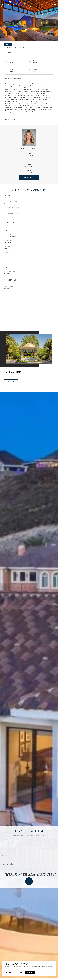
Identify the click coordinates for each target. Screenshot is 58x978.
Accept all (30, 972)
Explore (10, 381)
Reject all (9, 972)
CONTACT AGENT (29, 177)
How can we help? (8, 864)
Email (4, 856)
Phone (4, 848)
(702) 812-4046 (29, 161)
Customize (19, 972)
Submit (29, 881)
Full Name (5, 839)
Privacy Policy (50, 875)
